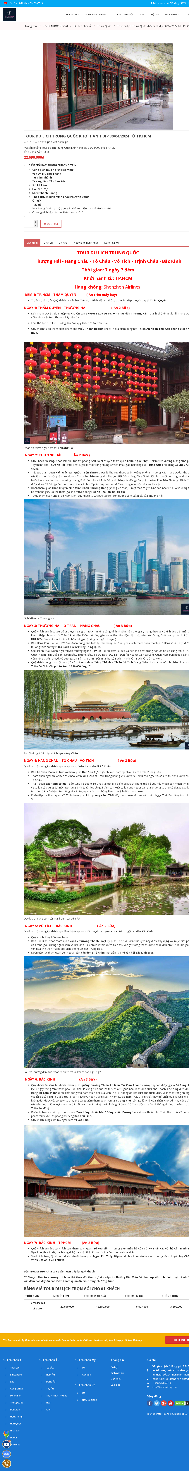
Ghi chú (63, 242)
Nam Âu (50, 1374)
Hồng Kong (16, 1416)
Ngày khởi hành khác (85, 242)
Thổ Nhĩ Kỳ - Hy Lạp (56, 1395)
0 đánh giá (44, 142)
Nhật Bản (15, 1430)
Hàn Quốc (15, 1423)
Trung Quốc (16, 1402)
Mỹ (83, 1367)
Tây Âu (50, 1388)
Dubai (13, 1437)
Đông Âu (51, 1381)
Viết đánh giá (60, 142)
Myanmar (15, 1395)
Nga (48, 1402)
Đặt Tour (52, 223)
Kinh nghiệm (117, 1373)
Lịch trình (32, 242)
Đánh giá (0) (111, 242)
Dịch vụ (48, 242)
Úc (83, 1392)
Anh (48, 1409)
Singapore (16, 1374)
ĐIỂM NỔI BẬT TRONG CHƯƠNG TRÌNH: (54, 165)
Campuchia (16, 1388)
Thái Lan (15, 1367)
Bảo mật (115, 1384)
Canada (86, 1374)
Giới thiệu (116, 1378)
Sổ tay (114, 1367)
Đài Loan (15, 1409)
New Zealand (89, 1399)
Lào (12, 1381)
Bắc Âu (50, 1367)
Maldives (15, 1444)
